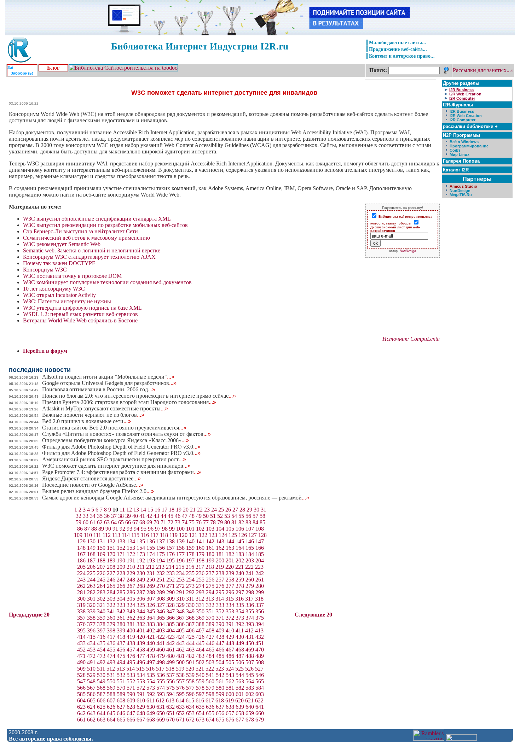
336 (249, 605)
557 (180, 681)
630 (150, 707)
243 (81, 580)
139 (180, 541)
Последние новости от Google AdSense (92, 485)
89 (101, 529)
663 (101, 720)
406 (190, 630)
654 (200, 713)
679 (259, 720)
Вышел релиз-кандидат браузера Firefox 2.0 (98, 491)
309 (170, 599)
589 (121, 694)
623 (81, 707)
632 (170, 707)
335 (240, 605)
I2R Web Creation (466, 115)
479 (160, 656)
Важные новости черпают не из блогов (93, 415)
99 (172, 529)
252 (170, 580)
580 (220, 688)
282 (91, 592)
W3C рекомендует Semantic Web (61, 244)
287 (141, 592)
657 (230, 713)
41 (142, 516)
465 (210, 650)
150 (101, 548)
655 (210, 713)
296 (230, 592)
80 (227, 522)
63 (107, 522)
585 (81, 694)
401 (141, 630)
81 (234, 522)
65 (121, 522)
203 (249, 560)
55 (241, 516)
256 (210, 580)
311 (190, 599)
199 (210, 560)
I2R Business (462, 111)
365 (160, 618)
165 (249, 548)
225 (91, 573)
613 (170, 700)
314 (219, 599)
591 (141, 694)
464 (200, 650)
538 (180, 675)
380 (121, 624)
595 (180, 694)
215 (180, 567)
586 (91, 694)
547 (81, 681)
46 (177, 516)
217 (200, 567)
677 (240, 720)
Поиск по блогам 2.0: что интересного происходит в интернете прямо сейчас (139, 396)
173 (141, 554)
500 (180, 662)
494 (121, 662)
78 (213, 522)
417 (111, 637)
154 (141, 548)
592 (150, 694)
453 (91, 650)
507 (249, 662)
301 (91, 599)
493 (111, 662)
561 (220, 681)
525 (239, 669)
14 (143, 510)
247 (121, 580)
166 (259, 548)
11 (122, 510)
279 (249, 586)
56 (248, 516)
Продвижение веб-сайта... (398, 49)
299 (259, 592)
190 (121, 560)
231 (150, 573)
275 (210, 586)
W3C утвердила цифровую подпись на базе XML (82, 308)
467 (230, 650)
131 (101, 541)
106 (240, 529)
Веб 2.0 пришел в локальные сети (86, 421)
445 (200, 643)
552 (131, 681)
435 (101, 643)
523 (219, 669)
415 (91, 637)
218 (210, 567)
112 (107, 535)
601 (240, 694)
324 (131, 605)
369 (200, 618)
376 (81, 624)
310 (180, 599)
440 (150, 643)
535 (150, 675)
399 (121, 630)
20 (186, 510)
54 (234, 516)
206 (91, 567)
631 (160, 707)
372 (230, 618)
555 (160, 681)
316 (239, 599)
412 (249, 630)
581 (230, 688)
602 (249, 694)
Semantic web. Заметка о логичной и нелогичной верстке (91, 250)
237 (210, 573)
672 (190, 720)
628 (131, 707)
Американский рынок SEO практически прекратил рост (114, 459)
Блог (53, 68)
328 (170, 605)
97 (158, 529)
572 (141, 688)
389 (210, 624)
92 (122, 529)
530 (101, 675)
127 (252, 535)
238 (220, 573)
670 (170, 720)
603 (259, 694)
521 (200, 669)
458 (141, 650)
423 (170, 637)
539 (190, 675)
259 (240, 580)
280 (259, 586)
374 (249, 618)
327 (160, 605)
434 (91, 643)
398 (111, 630)
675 (220, 720)
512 (110, 669)
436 (111, 643)
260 (249, 580)
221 (239, 567)
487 (240, 656)
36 (107, 516)
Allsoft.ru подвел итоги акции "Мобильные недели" (108, 377)
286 (131, 592)
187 (91, 560)
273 (190, 586)
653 (190, 713)
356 (259, 611)
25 (221, 510)
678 (249, 720)
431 (249, 637)
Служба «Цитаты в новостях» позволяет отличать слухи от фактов (126, 434)
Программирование (469, 146)
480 (170, 656)
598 (210, 694)
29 (249, 510)
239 (230, 573)
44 (163, 516)
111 (97, 535)
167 (81, 554)
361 (121, 618)
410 (230, 630)
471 (81, 656)
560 (210, 681)
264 (101, 586)
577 (190, 688)
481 (180, 656)
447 (220, 643)
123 (213, 535)
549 (101, 681)
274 (200, 586)
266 (121, 586)
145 (240, 541)
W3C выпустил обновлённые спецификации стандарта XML (97, 219)
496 (141, 662)
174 (150, 554)
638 (230, 707)
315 (229, 599)
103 (210, 529)
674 (210, 720)
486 (230, 656)
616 (200, 700)
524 (229, 669)
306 (141, 599)
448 (230, 643)
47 (184, 516)
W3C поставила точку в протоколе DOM (72, 276)
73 (177, 522)
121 (193, 535)
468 (240, 650)
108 (259, 529)
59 (78, 522)
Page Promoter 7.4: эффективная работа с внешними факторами (121, 472)
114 (126, 535)
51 (213, 516)
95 (143, 529)
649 (150, 713)
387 (190, 624)
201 (230, 560)
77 (206, 522)
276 (220, 586)
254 (190, 580)
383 (150, 624)
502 (200, 662)
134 (131, 541)
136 (150, 541)
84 (255, 522)
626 (111, 707)
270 (160, 586)
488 (249, 656)
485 (220, 656)
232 (160, 573)
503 (210, 662)
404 (170, 630)
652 (180, 713)
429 (230, 637)
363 (141, 618)
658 (240, 713)
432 (259, 637)
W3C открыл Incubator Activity (59, 295)
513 (120, 669)
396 (91, 630)
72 (170, 522)
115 (135, 535)
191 (131, 560)
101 (190, 529)
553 (141, 681)
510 (91, 669)
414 (81, 637)
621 (249, 700)
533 (131, 675)
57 (255, 516)
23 (207, 510)
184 (249, 554)
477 (141, 656)
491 (91, 662)
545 (249, 675)
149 (91, 548)
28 (242, 510)
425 (190, 637)
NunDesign (408, 251)
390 (220, 624)
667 (141, 720)
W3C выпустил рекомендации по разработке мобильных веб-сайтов (105, 225)
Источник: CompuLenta (411, 339)
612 (160, 700)
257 (220, 580)
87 (87, 529)
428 (220, 637)
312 (200, 599)
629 (141, 707)
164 (240, 548)
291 (180, 592)
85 (262, 522)
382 (141, 624)
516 (150, 669)
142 (210, 541)
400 (131, 630)
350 (200, 611)
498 (160, 662)
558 (190, 681)
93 (129, 529)
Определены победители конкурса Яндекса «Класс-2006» (115, 440)
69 (149, 522)
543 (230, 675)
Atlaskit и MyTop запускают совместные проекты (105, 408)
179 (200, 554)
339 (91, 611)
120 (183, 535)
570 (121, 688)
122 (203, 535)
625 (101, 707)
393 (249, 624)
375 (259, 618)
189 (111, 560)
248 (131, 580)
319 (81, 605)
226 (101, 573)
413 (259, 630)
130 (91, 541)
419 (131, 637)
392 (240, 624)
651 (170, 713)
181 (220, 554)
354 (240, 611)
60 (85, 522)
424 (180, 637)
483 (200, 656)
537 (170, 675)
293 (200, 592)
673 (200, 720)
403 (160, 630)
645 (111, 713)
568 (101, 688)
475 (121, 656)
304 (121, 599)
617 (210, 700)
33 (85, 516)
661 (81, 720)
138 (170, 541)
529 (91, 675)
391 (230, 624)
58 (262, 516)
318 (259, 599)
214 (170, 567)
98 (165, 529)
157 (170, 548)
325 (141, 605)
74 (184, 522)
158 (180, 548)
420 (141, 637)
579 (210, 688)
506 (240, 662)
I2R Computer (462, 120)
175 (160, 554)
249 (141, 580)
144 (230, 541)
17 (164, 510)
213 (160, 567)
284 (111, 592)
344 (141, 611)
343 (131, 611)
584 (259, 688)
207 (101, 567)
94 (136, 529)
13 (136, 510)
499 (170, 662)
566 (81, 688)
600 (230, 694)
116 (145, 535)
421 (150, 637)
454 (101, 650)
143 (220, 541)
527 (259, 669)
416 (101, 637)
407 (200, 630)
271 (170, 586)
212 (150, 567)
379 (111, 624)
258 (230, 580)
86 (80, 529)
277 (230, 586)
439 (141, 643)
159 (190, 548)
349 (190, 611)
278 (240, 586)
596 (190, 694)
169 (101, 554)
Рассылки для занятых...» (483, 70)
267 (131, 586)
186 (81, 560)
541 (210, 675)
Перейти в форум (45, 351)
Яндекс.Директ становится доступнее (91, 478)
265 (111, 586)
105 (230, 529)
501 (190, 662)
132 (111, 541)
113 (116, 535)
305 (131, 599)
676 (230, 720)
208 (111, 567)
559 (200, 681)
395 (81, 630)
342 (121, 611)
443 (180, 643)
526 (249, 669)
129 (81, 541)
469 (249, 650)
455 (111, 650)
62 (100, 522)
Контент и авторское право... (402, 56)
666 (131, 720)
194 (160, 560)
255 (200, 580)
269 (150, 586)
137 (160, 541)
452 (81, 650)
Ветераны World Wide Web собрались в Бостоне (80, 320)
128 (262, 535)
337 (259, 605)
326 (150, 605)
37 (114, 516)
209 (121, 567)
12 (129, 510)
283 (101, 592)
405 (180, 630)
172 (131, 554)
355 (249, 611)
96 (151, 529)
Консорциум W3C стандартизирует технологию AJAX (89, 257)
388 (200, 624)
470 (259, 650)
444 (190, 643)
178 (190, 554)
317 (249, 599)
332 (210, 605)
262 (81, 586)
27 (235, 510)
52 (220, 516)
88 (94, 529)
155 (150, 548)
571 (131, 688)
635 (200, 707)
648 (141, 713)
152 (121, 548)
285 (121, 592)
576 (180, 688)
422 (160, 637)
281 (81, 592)
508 (259, 662)
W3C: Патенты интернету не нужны (67, 301)
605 (91, 700)
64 (114, 522)
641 (259, 707)
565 (259, 681)
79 (220, 522)
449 (240, 643)
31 (263, 510)
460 (160, 650)
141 (200, 541)
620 (239, 700)
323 (121, 605)
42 (149, 516)
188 (101, 560)
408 (210, 630)
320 (91, 605)
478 (150, 656)
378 (101, 624)
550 (111, 681)
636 (210, 707)
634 (190, 707)
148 (81, 548)
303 (111, 599)
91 (115, 529)
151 (111, 548)
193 (150, 560)
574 (160, 688)
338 (81, 611)
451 (259, 643)
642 (81, 713)
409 (220, 630)
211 (141, 567)
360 (111, 618)
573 (150, 688)
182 (230, 554)
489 (259, 656)
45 (170, 516)
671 (180, 720)
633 (180, 707)
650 (160, 713)
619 (229, 700)
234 (180, 573)
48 (192, 516)
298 (249, 592)
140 (190, 541)
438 (131, 643)
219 (219, 567)
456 (121, 650)
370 (210, 618)
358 (91, 618)
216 (190, 567)
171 (121, 554)
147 (259, 541)
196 (180, 560)
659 (249, 713)
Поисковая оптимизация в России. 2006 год (98, 389)
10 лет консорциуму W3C (54, 289)
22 (200, 510)
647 (131, 713)
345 (150, 611)
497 (150, 662)
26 (228, 510)
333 (220, 605)
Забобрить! (22, 73)
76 (199, 522)
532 (121, 675)
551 (121, 681)
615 (190, 700)
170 (111, 554)
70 (156, 522)
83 (248, 522)
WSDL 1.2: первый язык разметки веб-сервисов (80, 314)
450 (249, 643)
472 (91, 656)
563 (240, 681)
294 (210, 592)
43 (156, 516)
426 (200, 637)
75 (192, 522)
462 (180, 650)
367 (180, 618)
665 (121, 720)
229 (131, 573)
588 (111, 694)
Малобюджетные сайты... (397, 42)
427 (210, 637)
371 (220, 618)
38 (121, 516)
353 (230, 611)
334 (230, 605)
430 (240, 637)
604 (81, 700)
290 (170, 592)
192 (141, 560)
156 (160, 548)
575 (170, 688)
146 (249, 541)
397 (101, 630)
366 (170, 618)
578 (200, 688)
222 (249, 567)
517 (160, 669)
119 (173, 535)
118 (164, 535)
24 (214, 510)
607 (111, 700)
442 (170, 643)
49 (199, 516)
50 (206, 516)
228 (121, 573)
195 (170, 560)
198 (200, 560)
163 (230, 548)
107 (249, 529)
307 (150, 599)
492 (101, 662)
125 (233, 535)
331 (200, 605)
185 (259, 554)
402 (150, 630)
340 (101, 611)
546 (259, 675)
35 (100, 516)
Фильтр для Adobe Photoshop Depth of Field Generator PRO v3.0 (121, 447)
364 (150, 618)
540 (200, 675)
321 (101, 605)
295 (220, 592)
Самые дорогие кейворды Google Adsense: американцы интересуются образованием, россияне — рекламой (175, 498)
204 (259, 560)
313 (210, 599)
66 (128, 522)
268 (141, 586)
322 (111, 605)
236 (200, 573)
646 (121, 713)
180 (210, 554)
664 (111, 720)
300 (81, 599)
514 (130, 669)
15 (150, 510)
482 (190, 656)
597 (200, 694)
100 (180, 529)
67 (135, 522)
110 (88, 535)
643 (91, 713)
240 (240, 573)
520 (190, 669)
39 (128, 516)
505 (230, 662)
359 (101, 618)
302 (101, 599)
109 (78, 535)
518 (170, 669)
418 (121, 637)
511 (101, 669)
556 (170, 681)
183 (240, 554)
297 (240, 592)
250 (150, 580)
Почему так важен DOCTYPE (59, 263)
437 (121, 643)
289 (160, 592)
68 (142, 522)
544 (240, 675)
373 (240, 618)
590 (131, 694)
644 (101, 713)
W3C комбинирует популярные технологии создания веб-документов (107, 282)
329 (180, 605)
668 (150, 720)
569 (111, 688)
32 (78, 516)
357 (81, 618)
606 (101, 700)
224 (81, 573)
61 (93, 522)
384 (160, 624)
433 (81, 643)
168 (91, 554)
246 (111, 580)
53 (227, 516)
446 (210, 643)
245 (101, 580)
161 (210, 548)
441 (160, 643)
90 (108, 529)
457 (131, 650)
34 (93, 516)
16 (157, 510)
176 (170, 554)
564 (249, 681)
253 (180, 580)
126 (242, 535)
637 (220, 707)
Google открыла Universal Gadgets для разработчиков (109, 383)
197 (190, 560)
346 (160, 611)
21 (193, 510)
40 (135, 516)
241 (249, 573)
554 (150, 681)
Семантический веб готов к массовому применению (86, 238)
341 (111, 611)
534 (141, 675)
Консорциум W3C (45, 270)
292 (190, 592)
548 (91, 681)
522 (210, 669)
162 (220, 548)
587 (101, 694)
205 (81, 567)
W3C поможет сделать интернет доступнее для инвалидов (116, 466)
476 (131, 656)
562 (230, 681)
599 (220, 694)
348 (180, 611)
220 (229, 567)
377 (91, 624)
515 (140, 669)
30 (256, 510)
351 (210, 611)
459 (150, 650)
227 (111, 573)
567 (91, 688)
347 (170, 611)
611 (150, 700)
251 (160, 580)
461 (170, 650)
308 (160, 599)
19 (178, 510)
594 (170, 694)
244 (91, 580)
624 (91, 707)
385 (170, 624)
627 (121, 707)
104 (220, 529)
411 (240, 630)
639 (240, 707)
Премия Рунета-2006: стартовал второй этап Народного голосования (129, 402)
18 (171, 510)
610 (141, 700)
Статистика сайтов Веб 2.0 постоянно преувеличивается (114, 428)
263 (91, 586)
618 (219, 700)
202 (240, 560)
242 (259, 573)
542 (220, 675)
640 (249, 707)
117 (154, 535)
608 (121, 700)
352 (220, 611)
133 (121, 541)
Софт (455, 150)
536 (160, 675)
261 (259, 580)
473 (101, 656)
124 (223, 535)
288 (150, 592)
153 (131, 548)
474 (111, 656)
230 (141, 573)
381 (131, 624)
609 (131, 700)
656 (220, 713)
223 (259, 567)
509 (81, 669)
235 (190, 573)
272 (180, 586)
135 (141, 541)
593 (160, 694)
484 (210, 656)
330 (190, 605)
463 (190, 650)
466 (220, 650)
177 (180, 554)
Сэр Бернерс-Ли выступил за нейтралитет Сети (80, 231)
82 (241, 522)
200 (220, 560)
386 (180, 624)
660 (259, 713)
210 (131, 567)
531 (111, 675)
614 (180, 700)
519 (180, 669)
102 (200, 529)
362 (131, 618)
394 (259, 624)
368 (190, 618)
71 (163, 522)
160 (200, 548)
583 (249, 688)
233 (170, 573)
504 (220, 662)
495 (131, 662)
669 (160, 720)
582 (240, 688)
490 (81, 662)
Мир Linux (459, 154)
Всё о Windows (464, 142)
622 (259, 700)
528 (81, 675)
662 (91, 720)
